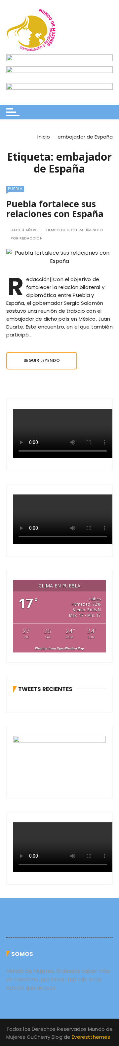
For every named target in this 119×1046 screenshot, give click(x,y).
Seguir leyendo (41, 360)
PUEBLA (15, 188)
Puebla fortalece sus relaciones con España (54, 209)
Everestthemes (91, 1036)
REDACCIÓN (31, 238)
